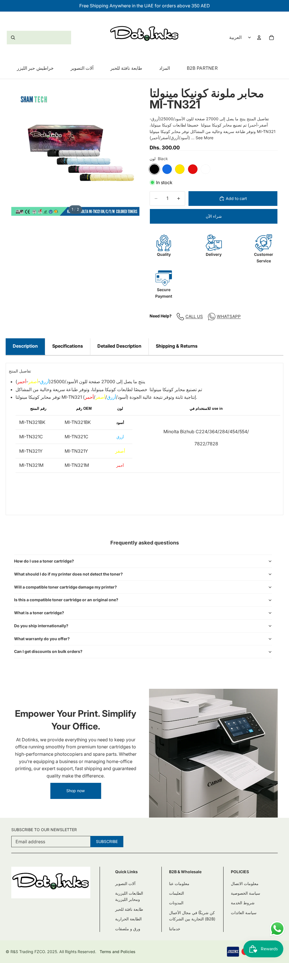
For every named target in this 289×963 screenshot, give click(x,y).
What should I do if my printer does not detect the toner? (68, 574)
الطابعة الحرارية (128, 918)
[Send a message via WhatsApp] (277, 929)
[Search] (39, 37)
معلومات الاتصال (245, 883)
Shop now (75, 790)
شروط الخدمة (243, 902)
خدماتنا (174, 928)
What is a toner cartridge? (39, 612)
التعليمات (176, 893)
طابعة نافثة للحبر (129, 909)
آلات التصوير (125, 883)
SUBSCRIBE (107, 841)
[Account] (259, 37)
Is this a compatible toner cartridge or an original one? (66, 599)
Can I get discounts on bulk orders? (48, 651)
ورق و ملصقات (127, 928)
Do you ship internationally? (41, 625)
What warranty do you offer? (42, 638)
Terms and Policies (117, 951)
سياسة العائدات (244, 912)
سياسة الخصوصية (245, 893)
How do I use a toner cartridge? (44, 561)
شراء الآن (214, 216)
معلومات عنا (179, 883)
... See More (202, 137)
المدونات (176, 902)
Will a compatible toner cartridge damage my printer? (65, 587)
